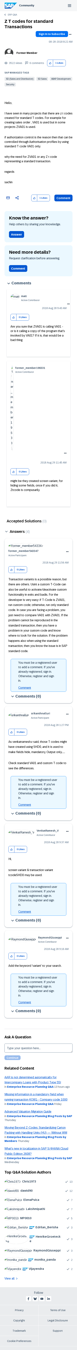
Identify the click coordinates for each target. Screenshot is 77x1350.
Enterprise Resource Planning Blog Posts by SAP (39, 1116)
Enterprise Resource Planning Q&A (30, 1086)
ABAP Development (61, 79)
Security (10, 84)
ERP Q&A (12, 14)
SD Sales (42, 79)
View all (9, 1278)
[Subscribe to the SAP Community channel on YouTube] (41, 1298)
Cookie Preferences (19, 1341)
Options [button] (70, 34)
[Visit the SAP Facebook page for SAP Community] (28, 1298)
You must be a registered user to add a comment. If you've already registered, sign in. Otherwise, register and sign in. (37, 671)
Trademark (19, 1330)
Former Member (26, 52)
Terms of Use (58, 1310)
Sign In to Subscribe (52, 34)
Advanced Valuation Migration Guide (27, 1111)
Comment (63, 198)
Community (26, 5)
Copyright (19, 1320)
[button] (50, 63)
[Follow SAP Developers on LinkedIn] (48, 1298)
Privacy (19, 1310)
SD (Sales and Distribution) (19, 79)
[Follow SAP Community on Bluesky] (35, 1298)
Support (58, 1330)
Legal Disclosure (58, 1320)
